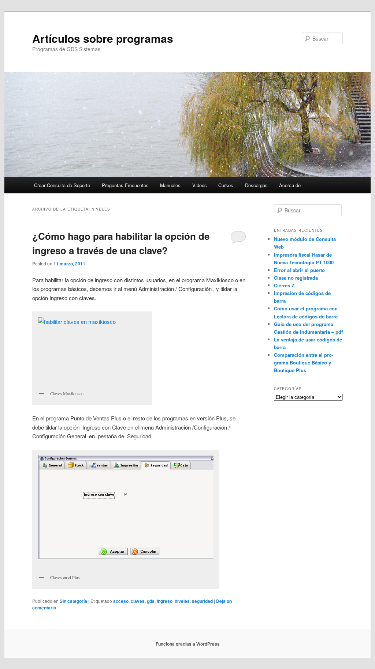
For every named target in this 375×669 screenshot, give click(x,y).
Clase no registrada (296, 277)
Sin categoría (73, 601)
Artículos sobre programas (102, 38)
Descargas (256, 185)
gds (151, 601)
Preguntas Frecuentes (125, 185)
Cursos (225, 185)
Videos (199, 185)
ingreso (164, 601)
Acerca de (290, 185)
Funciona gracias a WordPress (188, 643)
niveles (182, 601)
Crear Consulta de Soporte (62, 185)
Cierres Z (284, 285)
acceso (121, 601)
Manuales (170, 185)
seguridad (202, 601)
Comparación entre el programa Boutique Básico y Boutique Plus (303, 362)
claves (138, 601)
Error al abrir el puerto (299, 270)
